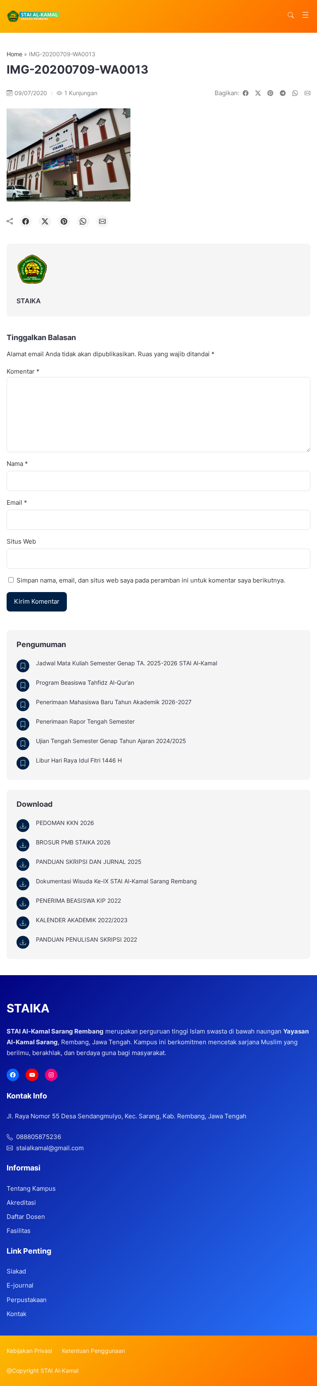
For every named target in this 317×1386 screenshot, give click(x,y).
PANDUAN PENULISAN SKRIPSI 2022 (86, 939)
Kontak (16, 1314)
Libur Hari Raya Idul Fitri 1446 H (79, 760)
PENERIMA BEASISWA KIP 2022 (78, 900)
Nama (17, 464)
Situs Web (21, 541)
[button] (291, 15)
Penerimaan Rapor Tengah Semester (85, 721)
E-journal (20, 1285)
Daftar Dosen (26, 1217)
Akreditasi (21, 1202)
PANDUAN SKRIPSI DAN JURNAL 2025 (89, 861)
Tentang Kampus (31, 1188)
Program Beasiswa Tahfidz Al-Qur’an (85, 682)
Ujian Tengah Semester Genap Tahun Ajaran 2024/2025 (111, 740)
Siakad (16, 1271)
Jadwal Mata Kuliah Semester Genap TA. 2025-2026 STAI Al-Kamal (126, 663)
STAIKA (29, 301)
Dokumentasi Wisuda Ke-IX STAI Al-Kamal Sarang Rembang (116, 881)
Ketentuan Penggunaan (93, 1350)
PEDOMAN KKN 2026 (65, 822)
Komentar (23, 371)
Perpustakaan (27, 1300)
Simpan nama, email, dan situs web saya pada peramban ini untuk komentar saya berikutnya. (151, 580)
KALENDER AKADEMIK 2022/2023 (82, 919)
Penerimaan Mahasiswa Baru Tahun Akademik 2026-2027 (114, 701)
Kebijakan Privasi (29, 1350)
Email (17, 502)
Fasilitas (19, 1231)
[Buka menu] (305, 15)
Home (14, 54)
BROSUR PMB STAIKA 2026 (73, 842)
